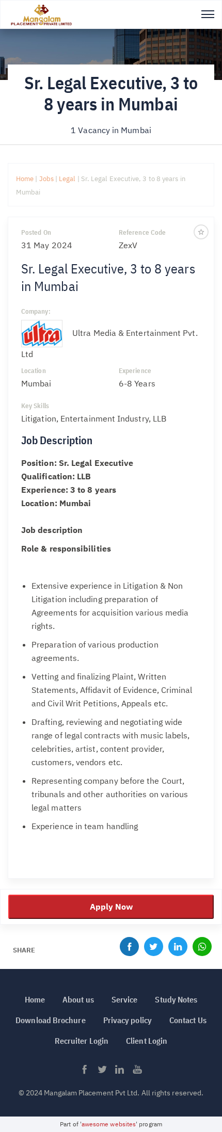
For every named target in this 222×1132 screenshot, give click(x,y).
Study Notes (176, 999)
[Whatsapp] (202, 949)
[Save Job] (201, 232)
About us (78, 999)
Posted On (36, 232)
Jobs (46, 178)
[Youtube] (137, 1072)
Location (33, 370)
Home (25, 178)
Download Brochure (50, 1020)
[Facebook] (129, 949)
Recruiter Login (81, 1041)
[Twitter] (153, 949)
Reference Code (142, 232)
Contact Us (188, 1020)
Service (125, 999)
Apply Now (111, 906)
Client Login (146, 1041)
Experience (135, 370)
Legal (68, 178)
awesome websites (109, 1124)
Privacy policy (127, 1020)
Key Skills (35, 405)
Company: (36, 311)
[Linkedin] (177, 949)
